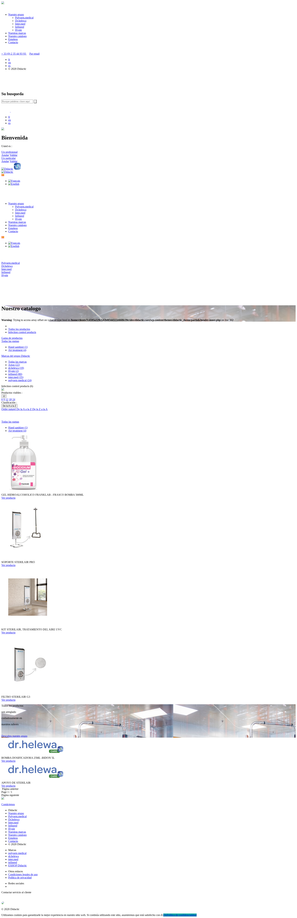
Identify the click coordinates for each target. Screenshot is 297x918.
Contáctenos (8, 804)
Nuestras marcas (17, 33)
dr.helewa (13, 856)
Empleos (13, 39)
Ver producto (8, 497)
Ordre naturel (8, 409)
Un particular (8, 158)
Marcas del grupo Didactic (15, 355)
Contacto (13, 42)
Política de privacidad (20, 877)
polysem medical (17, 853)
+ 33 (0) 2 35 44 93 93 (14, 53)
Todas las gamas (10, 341)
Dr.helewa (20, 20)
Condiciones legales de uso (23, 874)
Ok (165, 915)
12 (7, 399)
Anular (5, 155)
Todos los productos (19, 329)
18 (10, 399)
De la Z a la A (40, 409)
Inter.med (20, 23)
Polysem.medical (24, 17)
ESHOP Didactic (17, 865)
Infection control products (22, 332)
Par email (34, 53)
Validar (13, 155)
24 (13, 399)
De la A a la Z (24, 409)
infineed (12, 862)
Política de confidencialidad (182, 915)
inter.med (13, 859)
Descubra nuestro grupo (14, 736)
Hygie (18, 30)
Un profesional (9, 152)
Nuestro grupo (16, 14)
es (9, 65)
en (9, 62)
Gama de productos (12, 338)
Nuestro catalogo (17, 36)
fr (9, 59)
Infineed (19, 26)
